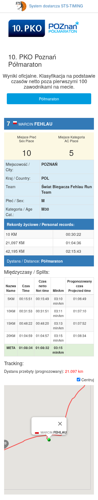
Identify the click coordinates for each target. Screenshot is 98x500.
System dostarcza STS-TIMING (56, 5)
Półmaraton (49, 98)
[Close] (60, 423)
